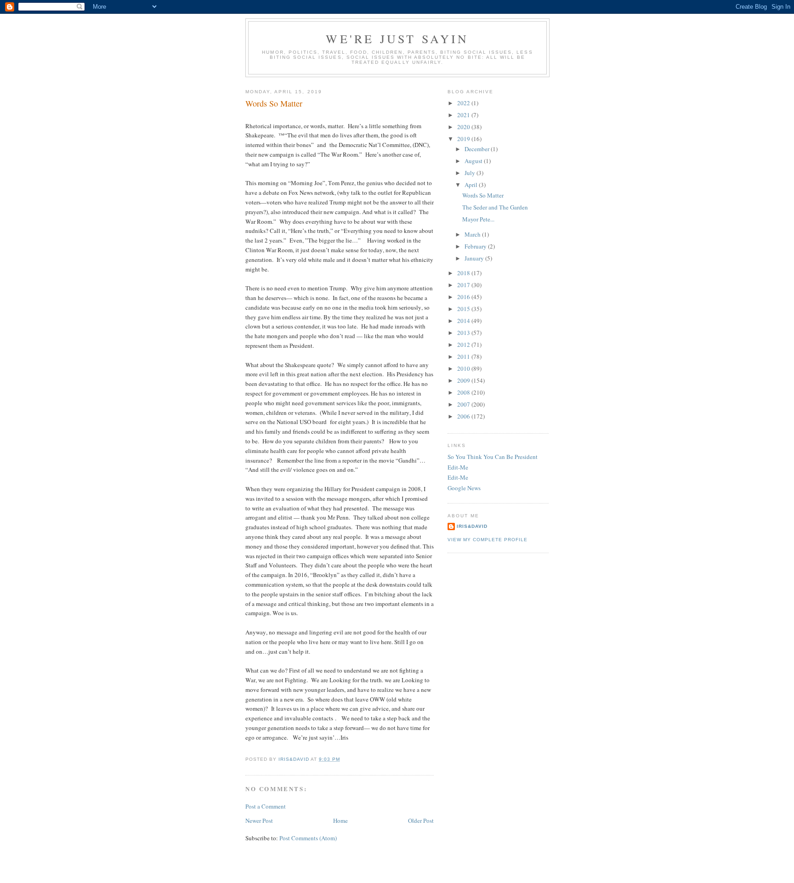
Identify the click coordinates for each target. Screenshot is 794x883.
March (473, 234)
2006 (464, 416)
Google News (464, 488)
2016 (464, 297)
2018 (464, 273)
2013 (464, 332)
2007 (464, 404)
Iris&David (472, 526)
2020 (464, 127)
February (476, 246)
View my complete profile (487, 539)
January (475, 258)
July (470, 173)
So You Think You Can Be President (493, 457)
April (472, 185)
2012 (464, 344)
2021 (464, 115)
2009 (464, 380)
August (474, 161)
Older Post (421, 820)
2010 (464, 368)
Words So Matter (483, 195)
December (478, 149)
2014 (464, 321)
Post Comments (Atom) (308, 838)
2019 (464, 139)
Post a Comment (265, 806)
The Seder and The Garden (495, 207)
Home (340, 820)
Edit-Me (458, 467)
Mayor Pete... (478, 219)
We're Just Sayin (397, 38)
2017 (464, 285)
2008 (464, 392)
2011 (464, 356)
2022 (464, 103)
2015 (464, 309)
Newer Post (259, 820)
